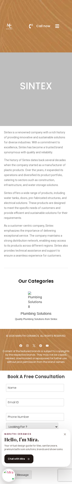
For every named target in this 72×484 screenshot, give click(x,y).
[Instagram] (27, 345)
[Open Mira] (8, 475)
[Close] (64, 434)
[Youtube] (47, 345)
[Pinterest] (40, 345)
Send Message (19, 474)
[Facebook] (21, 345)
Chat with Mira (16, 458)
